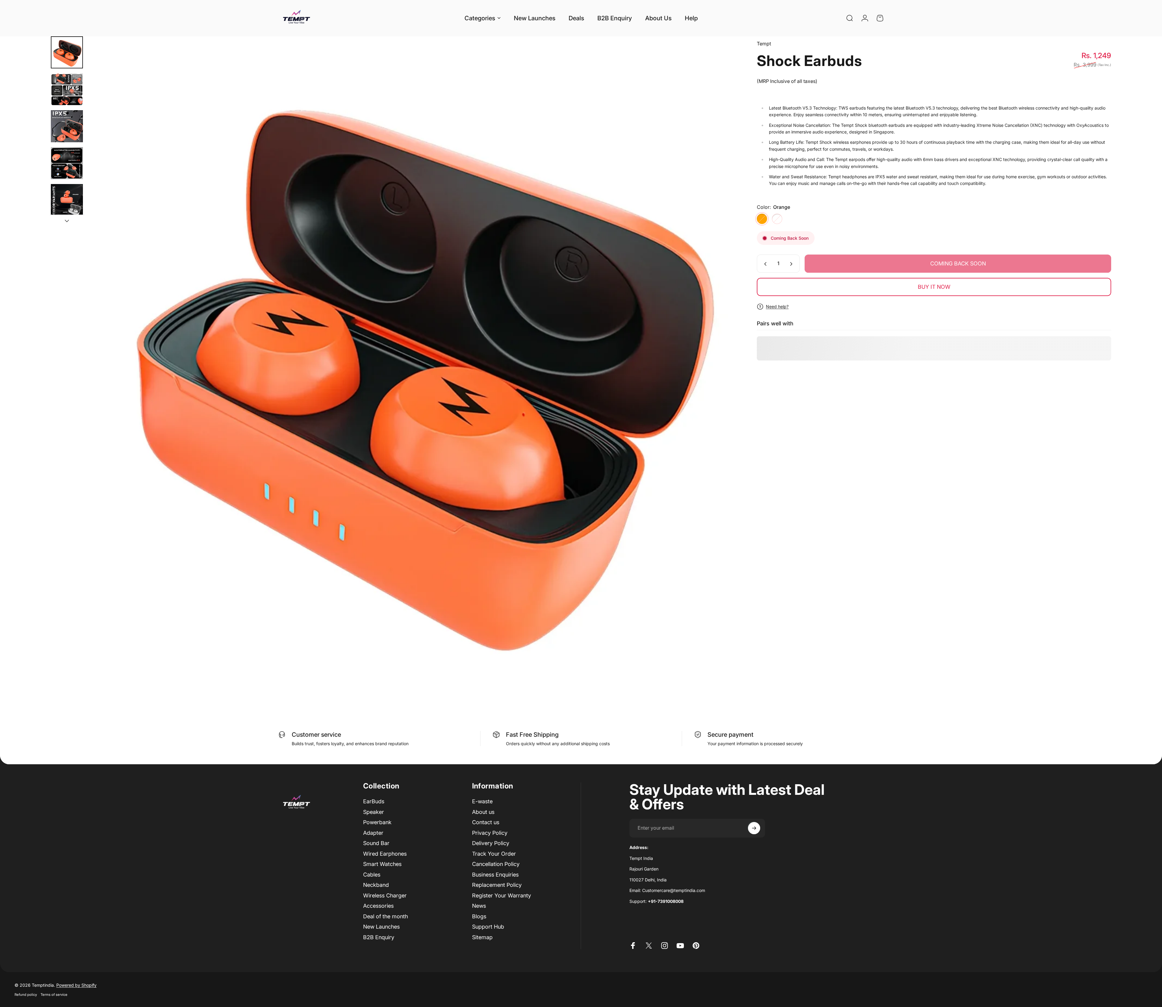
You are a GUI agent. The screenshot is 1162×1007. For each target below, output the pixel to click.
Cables (371, 874)
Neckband (376, 885)
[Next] (722, 376)
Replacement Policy (497, 885)
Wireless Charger (385, 895)
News (479, 906)
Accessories (378, 906)
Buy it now (934, 287)
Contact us (485, 822)
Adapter (373, 833)
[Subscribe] (754, 828)
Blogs (479, 916)
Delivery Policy (490, 843)
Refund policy (26, 994)
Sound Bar (376, 843)
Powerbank (377, 822)
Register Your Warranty (501, 895)
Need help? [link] (777, 306)
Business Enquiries (495, 874)
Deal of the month (385, 916)
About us (483, 812)
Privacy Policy (489, 833)
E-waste (482, 801)
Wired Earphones (385, 854)
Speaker (373, 812)
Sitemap (482, 937)
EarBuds (373, 801)
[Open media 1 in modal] (413, 361)
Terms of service (54, 994)
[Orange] (762, 219)
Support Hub (488, 926)
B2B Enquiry (378, 937)
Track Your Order (494, 854)
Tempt (764, 44)
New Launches (381, 926)
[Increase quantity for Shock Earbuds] (792, 264)
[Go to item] (67, 52)
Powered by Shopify (76, 985)
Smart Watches (382, 864)
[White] (777, 219)
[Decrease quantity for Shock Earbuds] (764, 264)
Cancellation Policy (496, 864)
